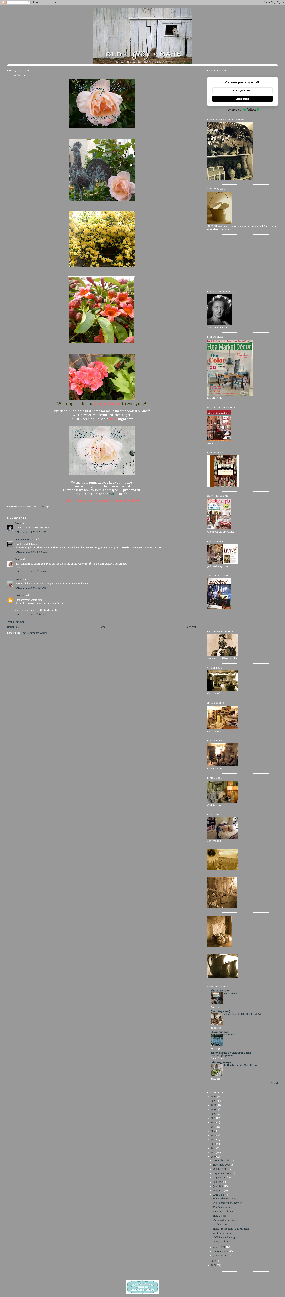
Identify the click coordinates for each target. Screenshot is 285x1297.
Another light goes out (222, 1055)
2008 (214, 1265)
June (17, 559)
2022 (214, 1105)
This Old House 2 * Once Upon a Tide (231, 1052)
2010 (213, 1156)
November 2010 (221, 1164)
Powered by (233, 109)
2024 (214, 1096)
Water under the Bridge (225, 1220)
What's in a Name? (222, 1207)
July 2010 (218, 1182)
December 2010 (222, 1160)
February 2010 (221, 1251)
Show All (274, 1083)
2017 (213, 1126)
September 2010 (222, 1173)
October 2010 (220, 1169)
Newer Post (13, 627)
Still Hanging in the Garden (227, 1203)
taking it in (229, 1035)
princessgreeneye (221, 1062)
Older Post (190, 627)
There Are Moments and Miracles (231, 1228)
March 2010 (219, 1247)
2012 (213, 1148)
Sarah (18, 523)
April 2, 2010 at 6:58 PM (31, 571)
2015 (213, 1135)
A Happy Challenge (223, 1211)
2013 (213, 1144)
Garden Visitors (221, 1224)
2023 (214, 1101)
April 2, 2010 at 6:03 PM (31, 551)
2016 (213, 1131)
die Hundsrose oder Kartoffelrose (240, 1065)
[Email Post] (47, 507)
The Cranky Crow (220, 990)
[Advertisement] (242, 261)
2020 (214, 1114)
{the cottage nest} (220, 1011)
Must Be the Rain (222, 1233)
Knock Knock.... (231, 993)
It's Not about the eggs (225, 1237)
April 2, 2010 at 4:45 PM (30, 532)
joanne (18, 579)
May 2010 (218, 1190)
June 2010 (218, 1186)
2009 (214, 1261)
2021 (213, 1109)
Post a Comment (16, 622)
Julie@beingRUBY (24, 539)
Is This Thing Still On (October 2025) (242, 1014)
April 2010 (218, 1195)
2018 (213, 1122)
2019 (213, 1118)
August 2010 (220, 1177)
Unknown (20, 595)
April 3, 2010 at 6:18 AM (30, 614)
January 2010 (220, 1255)
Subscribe (242, 98)
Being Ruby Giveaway (224, 1198)
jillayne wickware (220, 1032)
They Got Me (219, 1216)
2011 (213, 1152)
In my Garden (17, 75)
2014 (213, 1139)
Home (102, 627)
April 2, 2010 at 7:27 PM (30, 588)
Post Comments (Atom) (34, 633)
